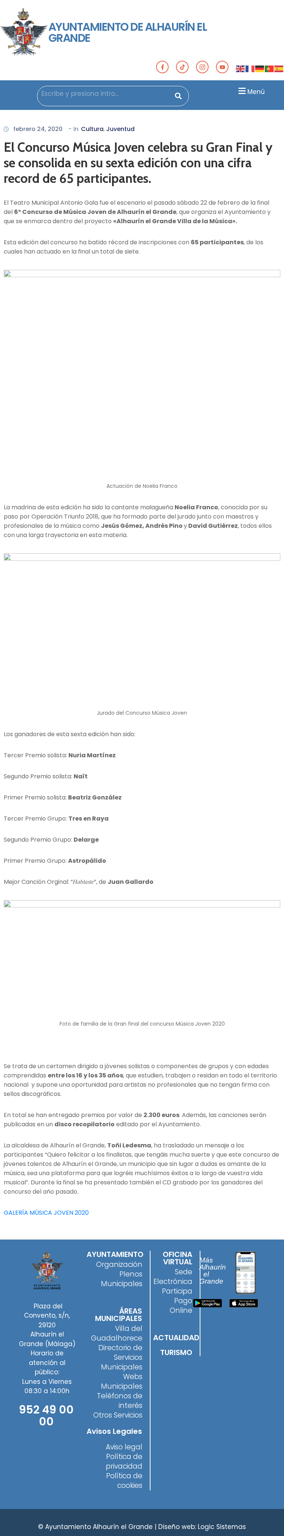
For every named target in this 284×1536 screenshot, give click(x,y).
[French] (250, 68)
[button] (251, 91)
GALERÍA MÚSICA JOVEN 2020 (46, 1212)
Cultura (92, 129)
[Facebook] (162, 67)
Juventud (120, 129)
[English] (241, 68)
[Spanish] (279, 68)
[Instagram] (202, 67)
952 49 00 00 (46, 1415)
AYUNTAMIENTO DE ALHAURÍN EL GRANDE (127, 32)
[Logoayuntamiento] (24, 32)
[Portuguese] (269, 68)
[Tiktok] (182, 67)
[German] (260, 68)
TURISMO (176, 1352)
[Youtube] (222, 67)
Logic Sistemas (222, 1526)
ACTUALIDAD (176, 1337)
